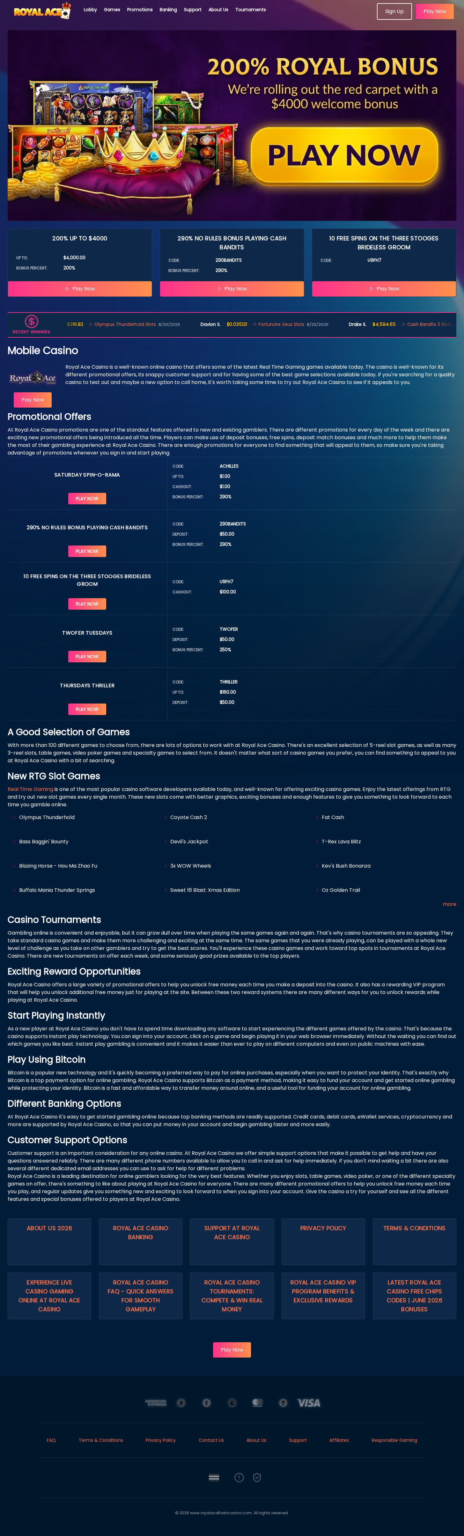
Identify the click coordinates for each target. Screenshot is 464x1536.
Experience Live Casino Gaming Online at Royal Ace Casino (49, 1295)
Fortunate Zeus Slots (258, 324)
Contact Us (211, 1440)
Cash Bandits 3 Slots (406, 324)
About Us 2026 (49, 1228)
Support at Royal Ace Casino (232, 1232)
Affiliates (339, 1440)
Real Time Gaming (30, 789)
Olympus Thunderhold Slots (102, 324)
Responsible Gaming (394, 1440)
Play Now (434, 11)
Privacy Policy (323, 1228)
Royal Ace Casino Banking (140, 1232)
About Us (218, 9)
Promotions (140, 9)
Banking (168, 9)
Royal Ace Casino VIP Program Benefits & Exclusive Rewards (323, 1291)
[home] (42, 17)
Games (112, 9)
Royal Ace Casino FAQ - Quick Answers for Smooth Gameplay (141, 1295)
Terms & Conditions (414, 1228)
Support (193, 9)
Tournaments (250, 9)
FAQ (51, 1440)
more (449, 904)
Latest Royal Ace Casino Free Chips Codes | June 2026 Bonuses (415, 1295)
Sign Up (394, 11)
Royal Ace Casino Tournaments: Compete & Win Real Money (232, 1295)
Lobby (90, 9)
